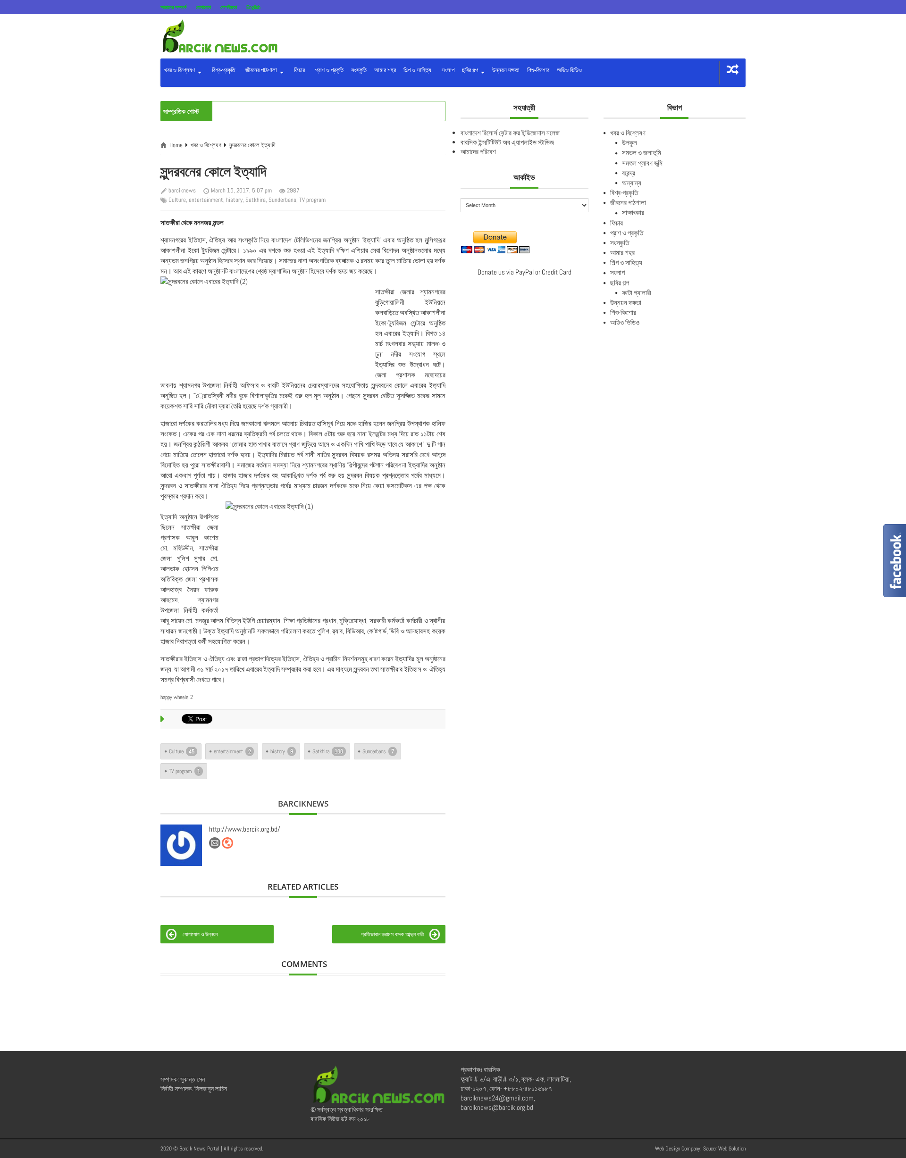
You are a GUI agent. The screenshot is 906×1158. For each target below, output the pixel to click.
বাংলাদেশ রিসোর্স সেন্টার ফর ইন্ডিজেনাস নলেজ (510, 132)
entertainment (206, 200)
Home (176, 145)
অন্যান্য (631, 182)
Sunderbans (282, 200)
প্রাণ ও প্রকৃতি (328, 70)
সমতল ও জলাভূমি (641, 152)
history (234, 200)
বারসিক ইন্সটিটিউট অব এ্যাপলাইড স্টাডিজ (507, 142)
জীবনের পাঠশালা (260, 70)
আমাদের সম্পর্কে (173, 7)
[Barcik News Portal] (219, 35)
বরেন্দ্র (628, 172)
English (253, 7)
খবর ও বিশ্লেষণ (180, 70)
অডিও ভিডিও (569, 70)
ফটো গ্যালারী (636, 292)
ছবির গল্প (470, 70)
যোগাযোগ (203, 7)
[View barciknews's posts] (181, 845)
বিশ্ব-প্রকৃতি (222, 70)
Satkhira (255, 200)
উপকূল (629, 142)
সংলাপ (446, 70)
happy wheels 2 (176, 697)
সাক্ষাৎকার (633, 212)
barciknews (182, 190)
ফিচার (298, 70)
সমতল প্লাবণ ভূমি (642, 162)
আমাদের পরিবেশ (478, 151)
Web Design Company (677, 1148)
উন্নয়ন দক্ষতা (506, 70)
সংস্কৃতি (359, 70)
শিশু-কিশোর (538, 70)
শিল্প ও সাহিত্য (417, 70)
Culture (177, 200)
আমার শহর (385, 70)
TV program (312, 200)
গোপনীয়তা (228, 7)
